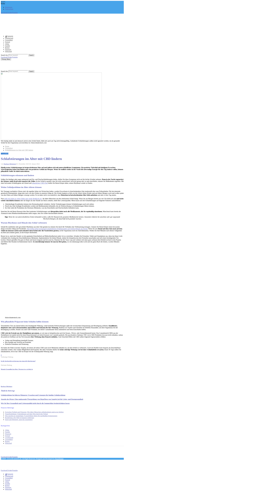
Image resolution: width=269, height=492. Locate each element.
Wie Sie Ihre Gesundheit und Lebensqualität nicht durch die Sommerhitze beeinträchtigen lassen (35, 403)
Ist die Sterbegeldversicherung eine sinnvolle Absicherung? (18, 361)
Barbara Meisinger (10, 164)
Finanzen (8, 49)
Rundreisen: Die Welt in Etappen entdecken (19, 418)
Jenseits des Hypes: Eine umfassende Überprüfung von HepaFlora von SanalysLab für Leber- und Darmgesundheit (42, 399)
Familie (7, 46)
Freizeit (7, 42)
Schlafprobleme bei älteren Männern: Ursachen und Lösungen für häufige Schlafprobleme (33, 395)
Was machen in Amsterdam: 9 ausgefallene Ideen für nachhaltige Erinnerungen (31, 416)
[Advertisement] (39, 28)
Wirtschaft (8, 51)
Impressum (8, 7)
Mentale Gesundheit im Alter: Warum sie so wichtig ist (17, 369)
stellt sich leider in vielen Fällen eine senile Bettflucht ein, (23, 199)
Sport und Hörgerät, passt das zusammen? (19, 419)
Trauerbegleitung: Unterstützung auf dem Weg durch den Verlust (26, 414)
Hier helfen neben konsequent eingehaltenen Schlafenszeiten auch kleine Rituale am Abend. (57, 229)
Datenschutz (9, 9)
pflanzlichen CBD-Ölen (40, 183)
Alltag (7, 44)
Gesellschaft (9, 38)
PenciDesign (59, 459)
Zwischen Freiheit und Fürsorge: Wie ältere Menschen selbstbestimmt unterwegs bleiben (34, 412)
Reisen (7, 48)
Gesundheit (9, 40)
